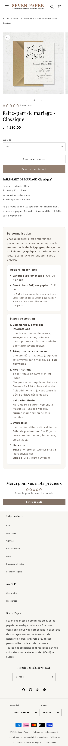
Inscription (12, 600)
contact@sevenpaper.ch (30, 345)
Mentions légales (34, 742)
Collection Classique (22, 18)
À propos (11, 533)
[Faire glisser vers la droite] (41, 100)
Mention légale (14, 571)
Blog (8, 556)
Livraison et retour (16, 563)
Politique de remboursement (45, 732)
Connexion (12, 592)
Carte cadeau (13, 548)
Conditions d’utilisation (49, 737)
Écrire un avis (34, 501)
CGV (8, 525)
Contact (10, 540)
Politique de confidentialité (24, 737)
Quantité (7, 139)
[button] (7, 6)
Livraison (19, 742)
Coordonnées (50, 742)
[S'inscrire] (52, 677)
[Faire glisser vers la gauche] (26, 100)
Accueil (6, 18)
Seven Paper (23, 732)
